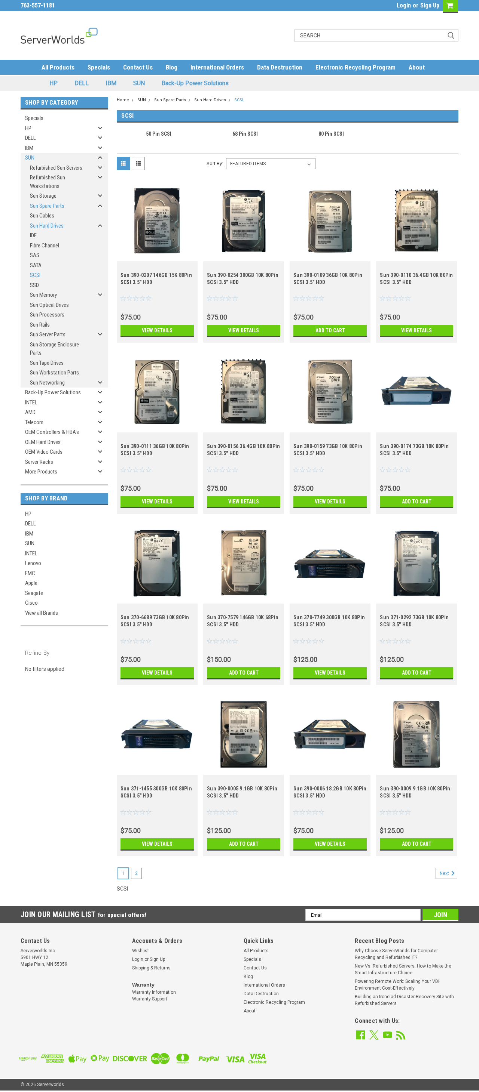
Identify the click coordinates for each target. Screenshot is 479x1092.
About (417, 67)
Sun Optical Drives (49, 305)
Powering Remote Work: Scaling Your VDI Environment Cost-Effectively (397, 985)
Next (445, 873)
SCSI (35, 275)
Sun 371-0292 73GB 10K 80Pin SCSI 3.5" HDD (414, 620)
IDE (33, 235)
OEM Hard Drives (43, 442)
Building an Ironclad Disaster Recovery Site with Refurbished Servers (404, 1000)
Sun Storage (43, 195)
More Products (41, 471)
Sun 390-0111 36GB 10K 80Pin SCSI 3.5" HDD (154, 449)
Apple (31, 583)
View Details (157, 330)
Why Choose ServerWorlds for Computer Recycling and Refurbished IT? (396, 954)
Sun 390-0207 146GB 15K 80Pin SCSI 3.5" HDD (156, 278)
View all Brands (41, 613)
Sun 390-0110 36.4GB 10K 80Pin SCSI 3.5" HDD (416, 278)
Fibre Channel (44, 245)
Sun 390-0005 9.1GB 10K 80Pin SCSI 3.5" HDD (242, 792)
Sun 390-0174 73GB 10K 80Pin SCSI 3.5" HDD (414, 449)
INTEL (31, 402)
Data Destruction (279, 67)
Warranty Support (149, 999)
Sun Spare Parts (47, 206)
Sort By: (215, 163)
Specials (99, 67)
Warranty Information (154, 992)
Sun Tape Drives (47, 363)
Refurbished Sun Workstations (47, 181)
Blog (171, 67)
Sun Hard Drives (47, 225)
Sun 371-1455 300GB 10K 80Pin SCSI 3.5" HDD (156, 792)
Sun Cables (42, 215)
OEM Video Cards (43, 451)
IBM (111, 83)
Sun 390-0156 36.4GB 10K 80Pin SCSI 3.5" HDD (243, 449)
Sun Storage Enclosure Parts (54, 349)
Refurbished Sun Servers (56, 167)
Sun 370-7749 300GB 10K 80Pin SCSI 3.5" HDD (329, 620)
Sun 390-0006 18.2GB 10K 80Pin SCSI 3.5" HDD (329, 792)
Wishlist (140, 950)
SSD (34, 285)
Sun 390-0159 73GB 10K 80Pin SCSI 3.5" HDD (327, 449)
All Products (58, 67)
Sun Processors (47, 314)
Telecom (34, 422)
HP (53, 83)
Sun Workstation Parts (54, 372)
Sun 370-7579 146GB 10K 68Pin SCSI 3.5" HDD (242, 620)
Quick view (157, 256)
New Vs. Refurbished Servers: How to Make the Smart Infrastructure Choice (403, 969)
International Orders (217, 67)
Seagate (34, 593)
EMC (30, 573)
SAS (34, 255)
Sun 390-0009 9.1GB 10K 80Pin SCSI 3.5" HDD (415, 792)
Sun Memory (43, 294)
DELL (81, 83)
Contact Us (138, 67)
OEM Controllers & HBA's (52, 432)
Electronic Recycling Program (355, 67)
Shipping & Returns (151, 968)
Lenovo (33, 563)
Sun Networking (47, 382)
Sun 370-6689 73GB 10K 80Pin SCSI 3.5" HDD (154, 620)
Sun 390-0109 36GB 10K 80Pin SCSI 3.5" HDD (327, 278)
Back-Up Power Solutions (195, 83)
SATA (36, 265)
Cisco (31, 602)
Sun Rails (40, 324)
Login (404, 5)
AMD (30, 412)
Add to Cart (330, 330)
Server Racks (39, 462)
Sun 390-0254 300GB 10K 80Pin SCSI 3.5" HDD (242, 278)
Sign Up (429, 5)
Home (123, 100)
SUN (139, 83)
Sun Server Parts (47, 334)
